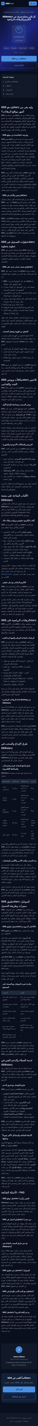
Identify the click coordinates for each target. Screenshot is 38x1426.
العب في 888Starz (19, 59)
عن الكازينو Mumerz (11, 82)
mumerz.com (6, 574)
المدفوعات (8, 90)
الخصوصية (17, 1421)
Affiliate (25, 1421)
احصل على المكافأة (19, 1397)
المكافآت (8, 86)
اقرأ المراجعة (19, 65)
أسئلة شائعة (9, 94)
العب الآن (32, 3)
